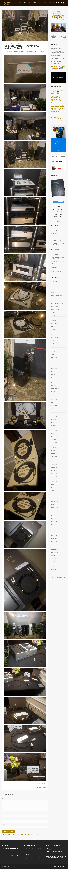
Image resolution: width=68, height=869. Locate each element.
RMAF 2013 (53, 544)
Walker (52, 402)
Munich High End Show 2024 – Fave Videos (58, 237)
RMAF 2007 (53, 527)
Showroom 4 (53, 343)
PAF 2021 (53, 518)
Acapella (53, 320)
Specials (40, 2)
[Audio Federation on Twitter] (58, 3)
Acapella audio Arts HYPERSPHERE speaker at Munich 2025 (57, 229)
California (53, 284)
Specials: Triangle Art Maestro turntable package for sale (58, 272)
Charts (52, 287)
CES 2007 (53, 464)
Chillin (52, 289)
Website (4, 824)
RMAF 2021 (53, 549)
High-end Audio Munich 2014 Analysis (58, 102)
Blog (45, 2)
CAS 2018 (53, 444)
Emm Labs (53, 326)
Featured (52, 292)
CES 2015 (36, 783)
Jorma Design (54, 377)
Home (20, 2)
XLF (60, 118)
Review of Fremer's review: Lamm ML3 (58, 112)
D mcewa (52, 265)
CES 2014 (53, 481)
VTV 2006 (53, 555)
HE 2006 (53, 496)
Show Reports (53, 428)
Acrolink (53, 362)
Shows (34, 2)
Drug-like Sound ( (54, 115)
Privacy (58, 866)
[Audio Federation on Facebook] (56, 3)
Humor (52, 351)
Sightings (52, 558)
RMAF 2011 (53, 538)
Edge (52, 371)
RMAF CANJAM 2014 (55, 552)
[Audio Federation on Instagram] (62, 3)
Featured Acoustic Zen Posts (57, 298)
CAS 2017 (53, 442)
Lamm (52, 382)
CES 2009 (53, 470)
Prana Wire (53, 394)
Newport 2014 (54, 510)
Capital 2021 (53, 439)
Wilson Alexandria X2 (55, 118)
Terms (53, 866)
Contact (63, 866)
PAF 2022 (53, 521)
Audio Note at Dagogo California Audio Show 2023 (57, 244)
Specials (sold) (54, 566)
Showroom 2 (53, 337)
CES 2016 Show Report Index (56, 96)
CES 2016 (53, 487)
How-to (52, 349)
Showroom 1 (53, 334)
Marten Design (54, 388)
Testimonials (51, 2)
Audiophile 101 (54, 281)
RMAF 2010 (53, 535)
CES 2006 (53, 462)
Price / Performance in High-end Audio (58, 121)
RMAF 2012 (53, 541)
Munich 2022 (53, 405)
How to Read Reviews (55, 117)
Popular (52, 419)
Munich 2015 (53, 504)
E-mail (4, 818)
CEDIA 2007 (53, 456)
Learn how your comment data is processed (28, 834)
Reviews (52, 425)
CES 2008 (53, 467)
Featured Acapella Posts (56, 295)
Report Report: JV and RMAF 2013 (57, 108)
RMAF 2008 (53, 530)
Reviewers (53, 422)
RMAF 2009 (53, 532)
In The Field (53, 354)
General (52, 315)
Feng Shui (53, 312)
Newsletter (53, 414)
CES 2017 (53, 490)
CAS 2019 (53, 447)
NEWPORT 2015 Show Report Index (58, 97)
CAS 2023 (53, 450)
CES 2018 (53, 493)
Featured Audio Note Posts (56, 300)
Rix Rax (52, 396)
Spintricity (53, 569)
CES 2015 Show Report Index (56, 99)
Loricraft (53, 385)
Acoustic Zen (54, 360)
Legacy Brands (54, 357)
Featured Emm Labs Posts (56, 303)
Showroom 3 (53, 340)
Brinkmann (53, 368)
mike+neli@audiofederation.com (58, 66)
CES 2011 (53, 476)
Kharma (53, 379)
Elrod (52, 374)
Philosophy (53, 416)
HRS (52, 329)
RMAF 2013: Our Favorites (56, 109)
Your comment (5, 798)
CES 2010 (53, 473)
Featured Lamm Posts (55, 309)
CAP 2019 (53, 433)
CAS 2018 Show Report (55, 93)
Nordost (53, 391)
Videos (52, 572)
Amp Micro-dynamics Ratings (56, 120)
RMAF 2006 (53, 524)
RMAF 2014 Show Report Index (57, 100)
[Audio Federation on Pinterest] (60, 3)
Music (52, 408)
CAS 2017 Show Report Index (56, 94)
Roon (52, 331)
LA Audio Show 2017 (55, 498)
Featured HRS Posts (55, 306)
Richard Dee (53, 257)
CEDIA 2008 (53, 459)
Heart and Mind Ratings (56, 111)
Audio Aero (53, 365)
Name (4, 813)
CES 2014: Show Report (55, 105)
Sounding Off (53, 561)
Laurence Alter (54, 270)
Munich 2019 (53, 507)
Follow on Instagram (59, 201)
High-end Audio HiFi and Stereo (57, 318)
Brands (25, 2)
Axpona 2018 (54, 430)
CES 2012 (53, 478)
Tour (30, 2)
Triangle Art (53, 346)
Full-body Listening (54, 233)
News (52, 411)
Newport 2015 (54, 513)
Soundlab (53, 399)
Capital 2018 (53, 436)
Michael (18, 43)
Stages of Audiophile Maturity (57, 106)
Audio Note (53, 323)
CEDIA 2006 (53, 453)
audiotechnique (54, 253)
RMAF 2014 (53, 547)
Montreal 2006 (54, 501)
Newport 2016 (54, 515)
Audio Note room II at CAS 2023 (57, 240)
